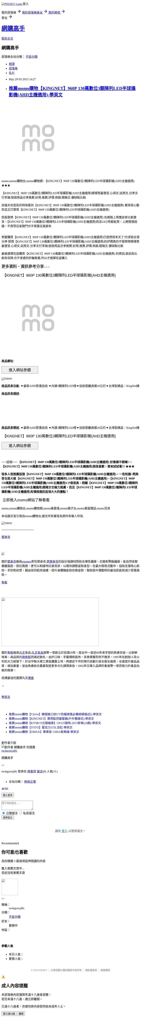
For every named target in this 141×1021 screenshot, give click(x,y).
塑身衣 (5, 537)
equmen (26, 561)
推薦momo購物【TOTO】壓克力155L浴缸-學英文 (41, 727)
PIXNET (43, 970)
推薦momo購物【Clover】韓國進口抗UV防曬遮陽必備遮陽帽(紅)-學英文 (55, 714)
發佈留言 (7, 817)
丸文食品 (37, 652)
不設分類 (31, 56)
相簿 (12, 64)
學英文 (5, 697)
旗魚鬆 (26, 657)
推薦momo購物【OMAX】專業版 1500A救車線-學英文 (44, 731)
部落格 (13, 68)
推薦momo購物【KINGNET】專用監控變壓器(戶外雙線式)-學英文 (51, 718)
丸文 (22, 652)
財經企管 (30, 781)
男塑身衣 (52, 561)
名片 (12, 72)
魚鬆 (4, 582)
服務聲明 (105, 970)
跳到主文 (7, 38)
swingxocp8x (9, 750)
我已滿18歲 (9, 1013)
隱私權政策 (91, 970)
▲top (4, 788)
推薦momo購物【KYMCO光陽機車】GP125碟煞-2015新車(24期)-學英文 (55, 723)
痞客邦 (31, 771)
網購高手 (13, 28)
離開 (21, 1013)
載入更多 (7, 795)
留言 (40, 771)
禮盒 (31, 678)
